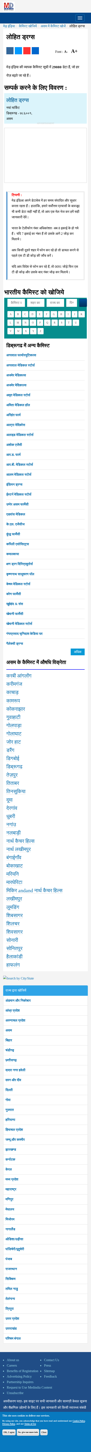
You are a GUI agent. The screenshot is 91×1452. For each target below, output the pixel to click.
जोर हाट (13, 742)
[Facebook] (10, 50)
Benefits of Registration (22, 1371)
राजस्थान (11, 1269)
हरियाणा (10, 1119)
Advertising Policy (19, 1376)
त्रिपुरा (10, 1308)
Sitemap (49, 1371)
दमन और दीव (13, 1080)
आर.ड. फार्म (13, 454)
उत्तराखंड (11, 1328)
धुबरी (10, 816)
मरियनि (12, 874)
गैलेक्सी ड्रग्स (14, 643)
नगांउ (11, 824)
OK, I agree (9, 1432)
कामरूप (13, 700)
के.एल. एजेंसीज (15, 524)
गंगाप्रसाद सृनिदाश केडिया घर (24, 633)
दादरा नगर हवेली (15, 1070)
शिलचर (12, 923)
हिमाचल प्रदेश (14, 1129)
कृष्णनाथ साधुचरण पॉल (20, 574)
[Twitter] (18, 50)
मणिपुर (9, 1199)
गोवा (8, 1100)
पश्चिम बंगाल (13, 1338)
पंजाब (9, 1259)
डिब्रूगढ (14, 766)
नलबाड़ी (13, 833)
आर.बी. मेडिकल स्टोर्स (19, 464)
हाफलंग (13, 965)
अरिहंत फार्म (13, 415)
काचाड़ (12, 692)
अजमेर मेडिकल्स (16, 375)
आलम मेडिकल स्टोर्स (18, 474)
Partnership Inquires (20, 1382)
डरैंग (10, 750)
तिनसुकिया (15, 791)
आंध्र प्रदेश (13, 1010)
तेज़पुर (12, 775)
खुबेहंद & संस (14, 604)
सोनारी (12, 940)
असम (9, 1030)
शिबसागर (14, 915)
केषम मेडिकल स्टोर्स (18, 584)
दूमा (9, 800)
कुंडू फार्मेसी (13, 534)
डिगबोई (12, 758)
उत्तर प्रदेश (12, 1318)
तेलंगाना (10, 1298)
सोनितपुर (14, 948)
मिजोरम (10, 1219)
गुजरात (10, 1110)
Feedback (50, 1376)
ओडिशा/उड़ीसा (14, 1239)
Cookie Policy (79, 1421)
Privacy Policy (8, 1424)
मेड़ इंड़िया (9, 26)
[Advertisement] (45, 154)
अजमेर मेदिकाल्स (16, 385)
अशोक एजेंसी (14, 445)
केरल (9, 1169)
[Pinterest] (26, 50)
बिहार (9, 1040)
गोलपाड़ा (13, 725)
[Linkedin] (35, 50)
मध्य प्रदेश (12, 1179)
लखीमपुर (14, 899)
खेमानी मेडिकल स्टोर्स (19, 624)
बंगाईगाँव (13, 857)
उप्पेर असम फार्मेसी (17, 504)
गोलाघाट (14, 733)
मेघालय (10, 1209)
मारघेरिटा (14, 882)
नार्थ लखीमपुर (18, 849)
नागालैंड (10, 1229)
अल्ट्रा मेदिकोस (15, 425)
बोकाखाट (14, 866)
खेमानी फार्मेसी (14, 614)
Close (43, 1432)
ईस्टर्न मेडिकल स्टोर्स (18, 494)
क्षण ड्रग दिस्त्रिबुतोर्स (19, 564)
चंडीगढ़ (10, 1050)
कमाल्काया (12, 554)
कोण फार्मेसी (13, 594)
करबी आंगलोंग (19, 676)
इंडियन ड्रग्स (14, 484)
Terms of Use (30, 1424)
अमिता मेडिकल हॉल (18, 405)
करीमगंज (14, 684)
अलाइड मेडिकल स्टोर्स (19, 435)
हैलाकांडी (14, 956)
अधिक (77, 652)
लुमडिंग (12, 907)
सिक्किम (10, 1279)
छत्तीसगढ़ (11, 1060)
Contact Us (51, 1360)
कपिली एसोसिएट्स (17, 544)
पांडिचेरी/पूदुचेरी (15, 1249)
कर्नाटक (10, 1159)
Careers (12, 1365)
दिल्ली (9, 1090)
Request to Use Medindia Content (29, 1387)
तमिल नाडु (12, 1289)
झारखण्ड (11, 1149)
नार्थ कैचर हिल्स (20, 841)
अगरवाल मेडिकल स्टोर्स (20, 365)
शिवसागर (14, 932)
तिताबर (12, 783)
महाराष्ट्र (11, 1189)
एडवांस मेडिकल (15, 514)
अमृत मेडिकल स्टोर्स (18, 395)
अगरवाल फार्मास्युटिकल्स (21, 355)
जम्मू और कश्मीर (15, 1139)
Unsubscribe (15, 1393)
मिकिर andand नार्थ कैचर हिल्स (34, 890)
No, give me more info (28, 1432)
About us (13, 1360)
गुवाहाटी (13, 717)
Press (47, 1365)
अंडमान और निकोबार (18, 1000)
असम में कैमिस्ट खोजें (53, 26)
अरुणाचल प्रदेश (15, 1020)
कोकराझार (15, 709)
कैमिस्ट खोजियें (28, 26)
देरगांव (11, 808)
